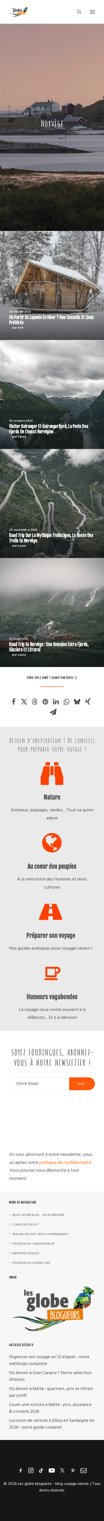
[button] (92, 12)
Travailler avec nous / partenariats (40, 1234)
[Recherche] (77, 12)
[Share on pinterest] (45, 702)
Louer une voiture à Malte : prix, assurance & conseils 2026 (50, 1408)
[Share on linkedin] (56, 702)
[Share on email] (53, 712)
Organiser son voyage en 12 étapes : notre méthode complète (49, 1360)
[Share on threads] (35, 702)
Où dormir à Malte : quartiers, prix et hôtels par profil (51, 1392)
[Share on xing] (88, 702)
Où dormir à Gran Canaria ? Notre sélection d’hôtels (50, 1376)
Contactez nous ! (25, 1224)
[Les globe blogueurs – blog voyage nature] (18, 12)
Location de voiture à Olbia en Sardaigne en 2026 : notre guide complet (51, 1424)
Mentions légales (25, 1253)
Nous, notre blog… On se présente (38, 1215)
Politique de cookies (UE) (31, 1263)
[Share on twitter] (24, 702)
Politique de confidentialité (33, 1243)
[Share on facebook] (14, 702)
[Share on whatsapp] (67, 702)
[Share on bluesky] (77, 702)
